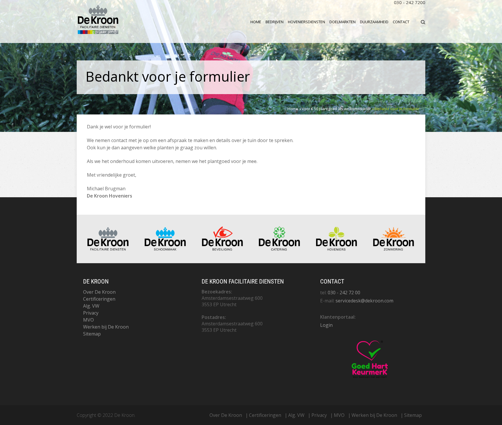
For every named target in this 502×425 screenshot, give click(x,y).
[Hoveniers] (336, 249)
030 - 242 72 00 (344, 292)
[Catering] (279, 249)
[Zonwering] (393, 249)
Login (326, 325)
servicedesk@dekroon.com (364, 300)
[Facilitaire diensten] (108, 249)
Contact (401, 21)
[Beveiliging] (222, 249)
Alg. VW (91, 306)
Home (255, 21)
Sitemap (92, 334)
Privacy (90, 313)
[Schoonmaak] (165, 249)
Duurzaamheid (374, 21)
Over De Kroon (99, 292)
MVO (88, 320)
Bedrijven (275, 21)
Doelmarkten (342, 21)
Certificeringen (99, 299)
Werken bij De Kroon (106, 327)
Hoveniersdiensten (306, 21)
